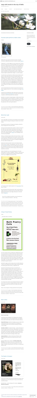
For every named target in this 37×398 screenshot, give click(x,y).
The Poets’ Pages (26, 9)
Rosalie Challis (21, 292)
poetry (9, 106)
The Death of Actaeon (6, 356)
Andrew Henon (16, 106)
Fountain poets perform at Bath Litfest (11, 37)
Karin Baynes (17, 203)
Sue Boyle (4, 108)
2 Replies (2, 39)
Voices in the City (17, 348)
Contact (10, 9)
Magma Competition (7, 348)
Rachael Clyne (6, 205)
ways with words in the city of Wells (12, 4)
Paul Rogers (16, 204)
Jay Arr (16, 107)
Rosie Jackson (3, 293)
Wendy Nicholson (14, 205)
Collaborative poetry (12, 107)
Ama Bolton (20, 201)
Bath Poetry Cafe (6, 291)
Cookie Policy (20, 396)
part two (12, 93)
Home (2, 9)
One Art (13, 132)
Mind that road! (5, 115)
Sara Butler (10, 205)
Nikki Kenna (19, 107)
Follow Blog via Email (30, 32)
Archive (6, 9)
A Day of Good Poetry (6, 212)
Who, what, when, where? (5, 11)
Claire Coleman (13, 291)
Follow (29, 43)
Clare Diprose (18, 291)
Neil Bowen (7, 204)
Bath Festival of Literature (13, 202)
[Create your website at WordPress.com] (18, 1)
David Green (19, 202)
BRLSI (10, 291)
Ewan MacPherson (8, 203)
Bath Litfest (4, 299)
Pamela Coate (12, 204)
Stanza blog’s (19, 185)
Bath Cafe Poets (16, 386)
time (6, 145)
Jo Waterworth (7, 292)
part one (7, 93)
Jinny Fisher (13, 203)
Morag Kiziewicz (3, 204)
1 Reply (2, 214)
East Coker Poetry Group (18, 9)
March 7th (6, 192)
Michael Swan (13, 348)
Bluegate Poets (6, 107)
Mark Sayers (21, 203)
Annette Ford (8, 202)
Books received (10, 201)
